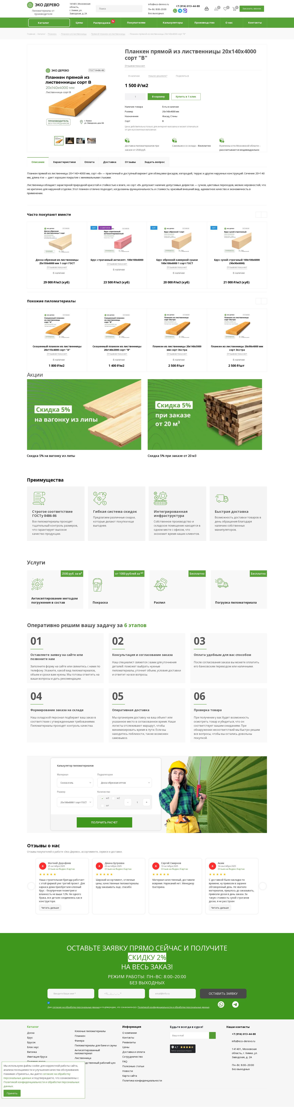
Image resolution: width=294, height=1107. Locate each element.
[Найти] (138, 8)
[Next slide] (262, 886)
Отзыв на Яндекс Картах (61, 868)
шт (107, 805)
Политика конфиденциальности (142, 1080)
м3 (107, 798)
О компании (129, 1032)
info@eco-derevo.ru (158, 4)
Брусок (31, 1042)
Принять (12, 1093)
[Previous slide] (31, 886)
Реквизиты (129, 1042)
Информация (131, 1027)
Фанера (79, 1040)
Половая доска (36, 1061)
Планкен (80, 1035)
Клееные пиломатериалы (90, 1031)
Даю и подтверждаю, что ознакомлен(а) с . (128, 1007)
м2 (118, 798)
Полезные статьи (133, 1066)
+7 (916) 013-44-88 (188, 5)
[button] (49, 23)
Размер (61, 791)
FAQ (124, 1061)
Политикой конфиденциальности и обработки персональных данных (173, 1007)
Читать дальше (50, 907)
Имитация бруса (37, 1056)
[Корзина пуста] (234, 9)
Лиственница (83, 1058)
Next (264, 215)
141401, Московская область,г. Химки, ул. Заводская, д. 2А (80, 8)
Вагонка (32, 1051)
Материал (62, 774)
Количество (103, 791)
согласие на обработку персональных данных (76, 1007)
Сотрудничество (132, 1056)
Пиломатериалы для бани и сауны (96, 1045)
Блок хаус (33, 1047)
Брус (30, 1037)
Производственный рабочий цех (95, 1062)
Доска (30, 1032)
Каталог (33, 1027)
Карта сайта (129, 1075)
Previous (259, 215)
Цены (125, 1047)
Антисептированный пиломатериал (87, 1051)
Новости (127, 1071)
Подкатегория (105, 774)
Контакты (128, 1037)
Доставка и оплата (133, 1051)
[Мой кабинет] (206, 9)
